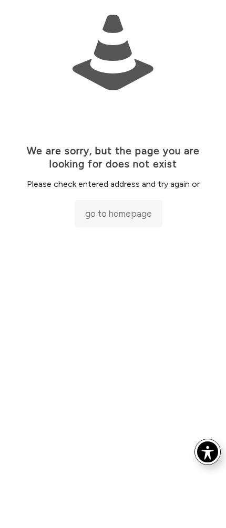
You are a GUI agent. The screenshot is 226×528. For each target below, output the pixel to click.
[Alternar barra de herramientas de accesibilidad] (207, 451)
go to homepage (118, 213)
